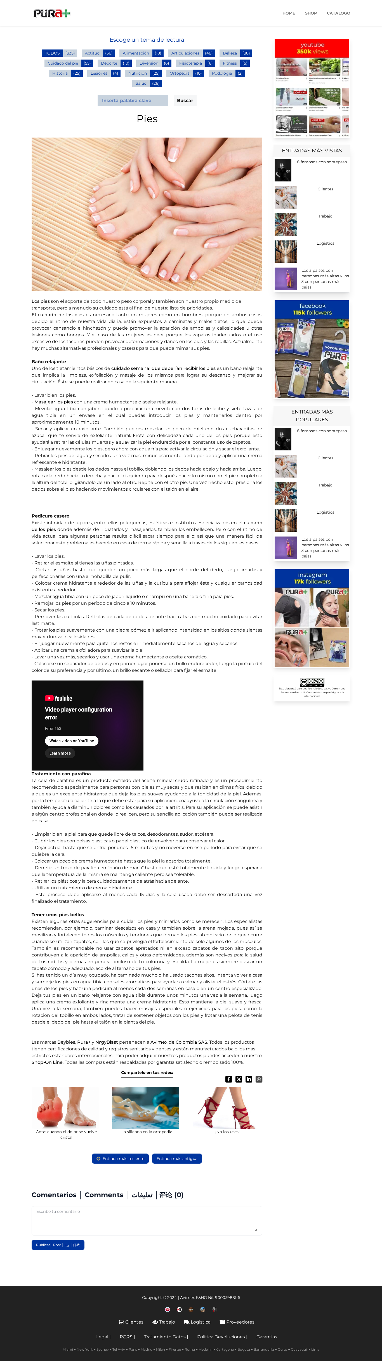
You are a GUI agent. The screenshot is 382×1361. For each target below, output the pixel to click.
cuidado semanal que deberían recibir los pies (163, 368)
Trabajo (167, 1322)
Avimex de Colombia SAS (178, 1042)
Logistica (201, 1322)
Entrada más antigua (177, 1158)
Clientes (134, 1322)
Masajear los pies (53, 402)
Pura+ (84, 1042)
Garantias (266, 1336)
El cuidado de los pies (58, 314)
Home (288, 13)
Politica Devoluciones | (222, 1336)
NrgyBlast (106, 1042)
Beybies (66, 1042)
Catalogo (338, 13)
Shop (311, 13)
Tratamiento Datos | (166, 1336)
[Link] (311, 88)
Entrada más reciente (123, 1158)
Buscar (185, 100)
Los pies (41, 301)
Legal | (103, 1336)
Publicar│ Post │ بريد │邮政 (58, 1245)
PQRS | (127, 1336)
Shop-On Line (47, 1062)
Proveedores (240, 1322)
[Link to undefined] (167, 1309)
